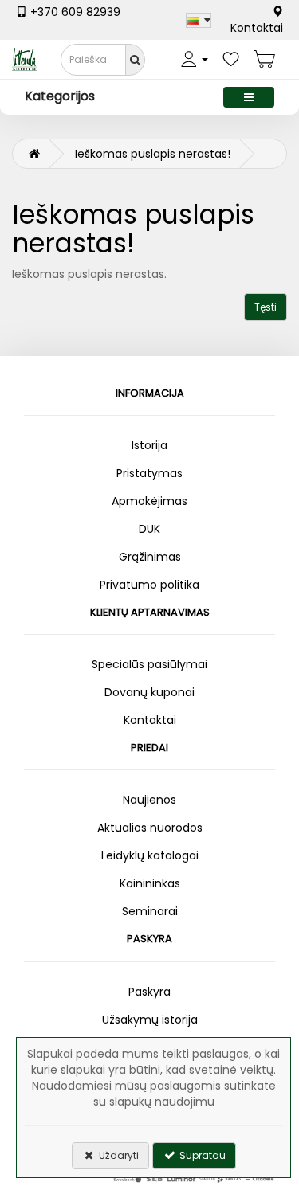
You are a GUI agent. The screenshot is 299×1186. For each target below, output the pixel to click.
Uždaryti (117, 1155)
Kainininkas (150, 883)
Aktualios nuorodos (150, 828)
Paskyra (149, 992)
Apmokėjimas (149, 501)
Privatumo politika (149, 585)
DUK (149, 529)
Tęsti (265, 307)
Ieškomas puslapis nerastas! (152, 154)
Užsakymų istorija (150, 1019)
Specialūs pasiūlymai (149, 664)
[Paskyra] (194, 59)
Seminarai (150, 911)
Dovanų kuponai (149, 692)
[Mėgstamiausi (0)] (230, 59)
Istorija (149, 445)
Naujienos (149, 800)
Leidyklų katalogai (150, 855)
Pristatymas (149, 473)
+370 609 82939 (73, 12)
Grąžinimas (150, 557)
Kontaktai (256, 28)
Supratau (201, 1155)
